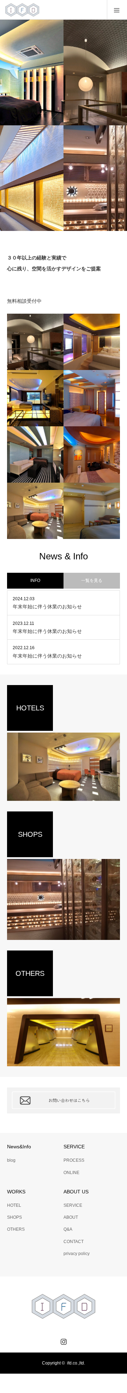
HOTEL (14, 1205)
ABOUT (71, 1217)
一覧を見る (91, 580)
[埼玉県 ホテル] (35, 342)
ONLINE (71, 1172)
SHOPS (14, 1217)
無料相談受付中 (24, 301)
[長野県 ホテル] (92, 454)
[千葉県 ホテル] (92, 398)
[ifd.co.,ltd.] (22, 10)
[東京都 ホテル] (35, 398)
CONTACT (74, 1241)
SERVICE (73, 1205)
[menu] (117, 10)
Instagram (63, 1340)
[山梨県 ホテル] (92, 342)
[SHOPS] (63, 899)
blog (11, 1160)
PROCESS (74, 1160)
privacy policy (77, 1253)
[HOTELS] (63, 767)
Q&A (68, 1229)
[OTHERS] (63, 1032)
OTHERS (16, 1229)
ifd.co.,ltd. (76, 1363)
